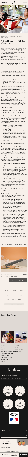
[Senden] (26, 378)
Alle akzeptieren (23, 454)
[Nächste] (24, 259)
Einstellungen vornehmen (14, 455)
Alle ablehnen (4, 454)
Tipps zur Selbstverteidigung (14, 304)
